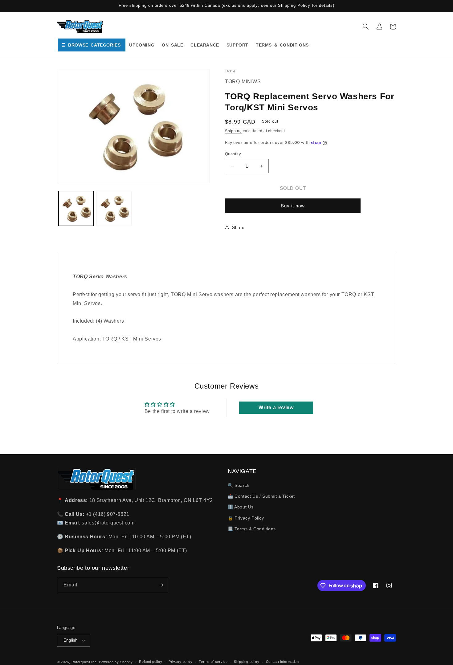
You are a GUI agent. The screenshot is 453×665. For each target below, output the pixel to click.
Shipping (233, 131)
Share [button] (238, 227)
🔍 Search (239, 485)
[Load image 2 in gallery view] (113, 208)
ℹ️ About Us (241, 506)
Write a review (276, 407)
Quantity (233, 154)
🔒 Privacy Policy (246, 518)
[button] (366, 26)
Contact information (282, 661)
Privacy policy (181, 661)
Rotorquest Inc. (84, 662)
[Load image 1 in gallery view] (76, 208)
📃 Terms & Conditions (252, 528)
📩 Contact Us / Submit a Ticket (261, 496)
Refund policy (150, 661)
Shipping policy (246, 661)
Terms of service (213, 661)
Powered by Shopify (116, 662)
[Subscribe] (161, 585)
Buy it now (293, 205)
